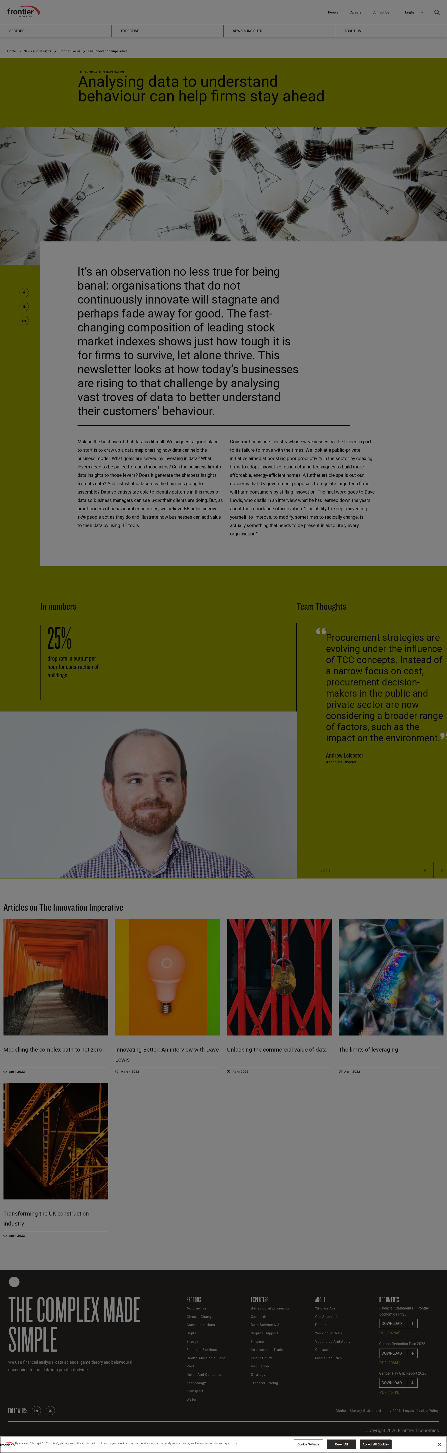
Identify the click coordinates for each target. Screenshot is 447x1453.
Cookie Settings (308, 1444)
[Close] (439, 1444)
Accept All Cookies (375, 1444)
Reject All (341, 1444)
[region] (223, 1444)
